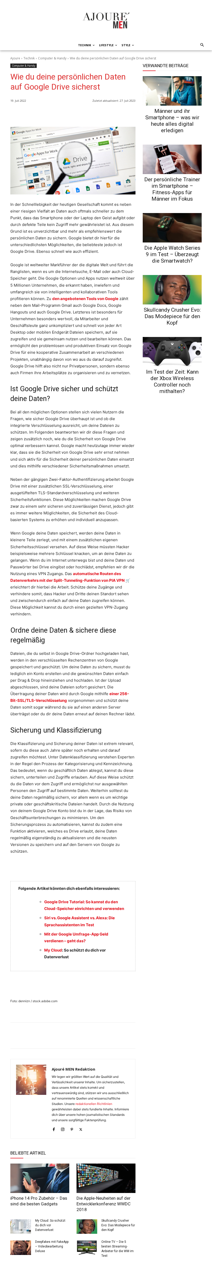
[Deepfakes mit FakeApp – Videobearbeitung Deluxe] (20, 1247)
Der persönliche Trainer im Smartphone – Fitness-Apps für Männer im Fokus (172, 189)
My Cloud (53, 950)
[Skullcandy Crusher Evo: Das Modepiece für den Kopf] (87, 1226)
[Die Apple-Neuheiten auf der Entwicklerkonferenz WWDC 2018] (106, 1178)
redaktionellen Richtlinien (93, 1104)
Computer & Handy (52, 58)
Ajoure (15, 58)
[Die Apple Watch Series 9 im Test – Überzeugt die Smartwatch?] (172, 227)
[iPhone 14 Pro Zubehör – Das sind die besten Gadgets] (39, 1178)
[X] (118, 114)
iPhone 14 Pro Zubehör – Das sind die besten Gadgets (38, 1201)
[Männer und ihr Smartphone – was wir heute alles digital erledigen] (172, 91)
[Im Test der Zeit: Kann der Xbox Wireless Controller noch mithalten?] (172, 351)
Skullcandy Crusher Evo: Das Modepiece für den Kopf (118, 1225)
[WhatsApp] (94, 114)
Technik (29, 58)
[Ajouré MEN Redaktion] (31, 1099)
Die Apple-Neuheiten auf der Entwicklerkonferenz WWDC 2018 (104, 1204)
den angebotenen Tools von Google (85, 298)
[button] (201, 45)
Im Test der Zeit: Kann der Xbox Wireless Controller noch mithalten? (172, 381)
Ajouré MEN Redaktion (73, 1069)
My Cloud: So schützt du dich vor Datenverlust (50, 1225)
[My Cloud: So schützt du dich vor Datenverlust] (20, 1226)
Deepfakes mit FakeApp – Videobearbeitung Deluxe (52, 1246)
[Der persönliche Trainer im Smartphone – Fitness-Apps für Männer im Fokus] (172, 159)
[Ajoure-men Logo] (106, 20)
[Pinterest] (130, 114)
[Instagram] (63, 1128)
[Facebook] (106, 114)
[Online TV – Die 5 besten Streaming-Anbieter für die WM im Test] (87, 1247)
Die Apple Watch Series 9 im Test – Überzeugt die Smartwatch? (172, 254)
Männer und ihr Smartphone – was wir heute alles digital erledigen (172, 121)
